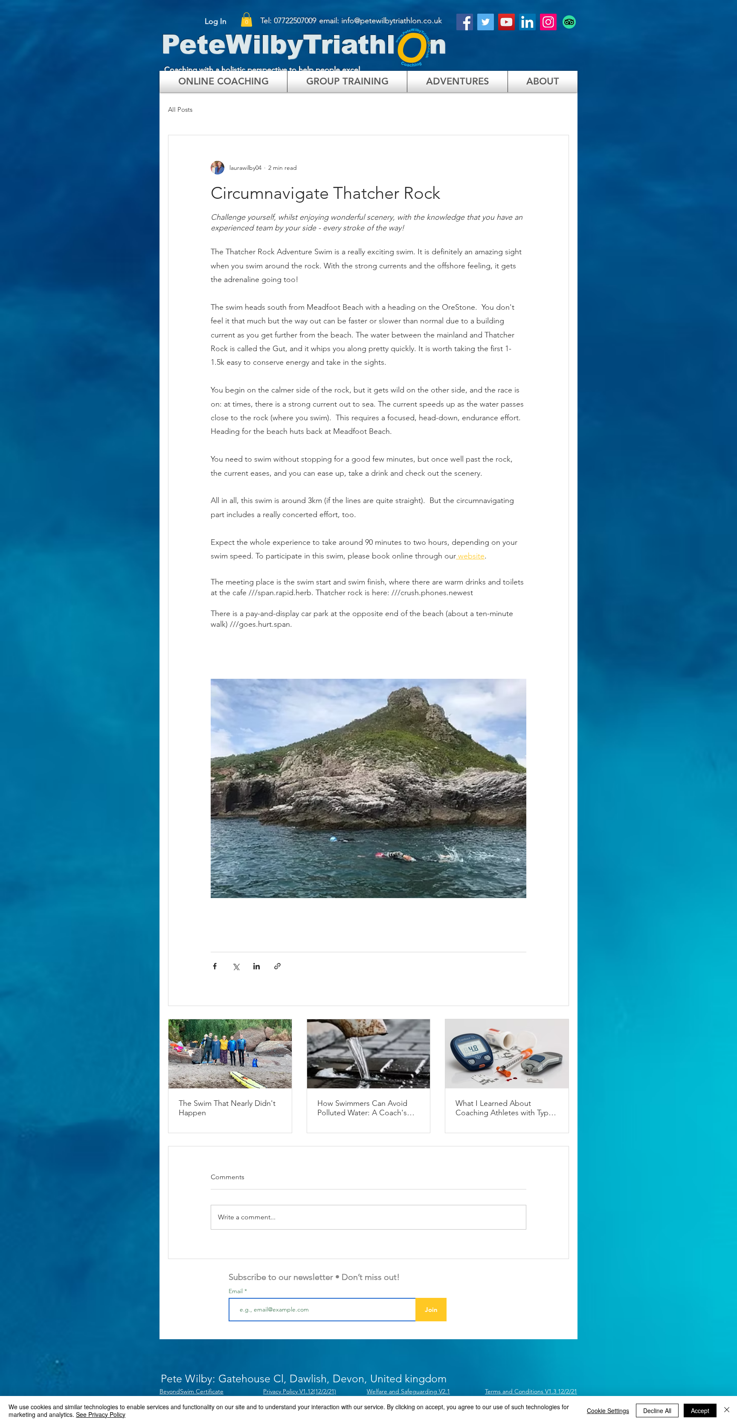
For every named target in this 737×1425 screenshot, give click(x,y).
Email (236, 1291)
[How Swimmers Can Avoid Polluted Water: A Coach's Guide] (368, 1053)
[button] (246, 19)
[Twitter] (485, 22)
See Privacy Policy (100, 1414)
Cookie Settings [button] (608, 1410)
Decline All (657, 1410)
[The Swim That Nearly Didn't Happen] (230, 1053)
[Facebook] (464, 22)
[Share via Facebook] (215, 966)
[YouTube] (506, 22)
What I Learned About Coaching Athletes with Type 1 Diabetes (504, 1108)
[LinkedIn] (527, 22)
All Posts (180, 109)
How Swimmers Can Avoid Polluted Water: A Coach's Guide (362, 1108)
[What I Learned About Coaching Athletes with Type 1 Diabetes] (507, 1053)
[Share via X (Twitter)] (236, 966)
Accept (700, 1410)
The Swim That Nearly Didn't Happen (227, 1108)
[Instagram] (548, 22)
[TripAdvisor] (569, 22)
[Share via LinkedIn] (256, 966)
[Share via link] (277, 966)
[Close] (727, 1410)
